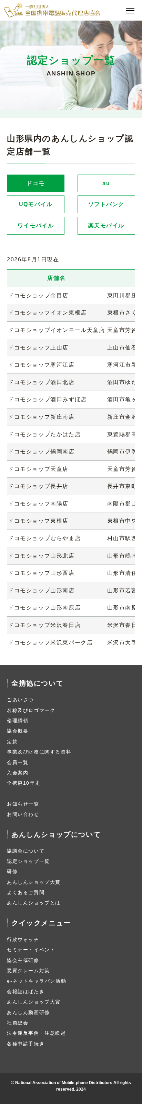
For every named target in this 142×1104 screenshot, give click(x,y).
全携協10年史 (23, 783)
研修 (12, 871)
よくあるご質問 (25, 892)
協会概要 (17, 731)
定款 (12, 741)
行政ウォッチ (23, 939)
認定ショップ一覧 (28, 861)
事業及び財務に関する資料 (39, 752)
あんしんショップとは (34, 902)
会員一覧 (17, 762)
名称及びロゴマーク (31, 710)
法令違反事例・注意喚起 (36, 1033)
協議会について (25, 851)
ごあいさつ (20, 699)
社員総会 (17, 1022)
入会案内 (17, 772)
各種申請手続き (25, 1043)
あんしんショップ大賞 (34, 882)
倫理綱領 (17, 720)
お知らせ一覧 (23, 804)
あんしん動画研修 (28, 1012)
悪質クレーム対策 (28, 970)
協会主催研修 (23, 960)
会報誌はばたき (25, 991)
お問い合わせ (23, 814)
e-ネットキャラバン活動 (36, 981)
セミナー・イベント (31, 949)
